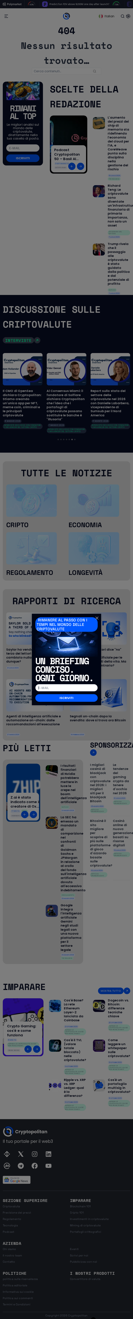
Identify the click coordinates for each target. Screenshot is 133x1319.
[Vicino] (97, 618)
